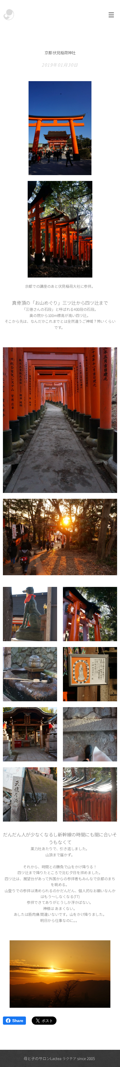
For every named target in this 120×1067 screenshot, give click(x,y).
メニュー (111, 14)
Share (17, 1020)
